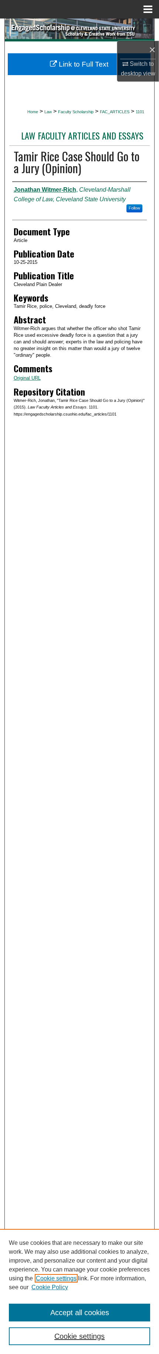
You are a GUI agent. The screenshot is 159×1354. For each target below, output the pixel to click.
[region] (79, 1291)
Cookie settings (56, 1278)
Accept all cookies (79, 1312)
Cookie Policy (49, 1287)
